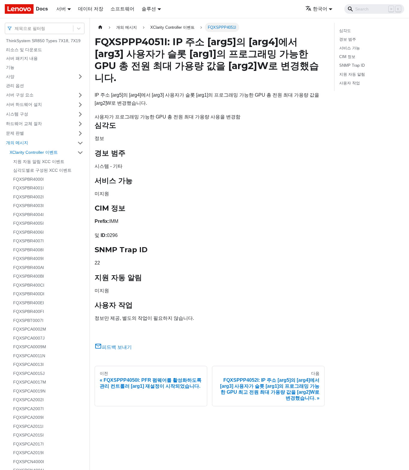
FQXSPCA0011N (29, 355)
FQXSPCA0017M (29, 382)
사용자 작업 (349, 83)
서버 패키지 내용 (22, 58)
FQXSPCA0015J (29, 373)
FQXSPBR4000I (28, 179)
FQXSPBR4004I (28, 214)
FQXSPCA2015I (28, 435)
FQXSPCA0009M (29, 346)
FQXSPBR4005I (28, 223)
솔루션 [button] (149, 8)
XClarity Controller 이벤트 (34, 152)
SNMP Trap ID (352, 65)
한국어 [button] (320, 8)
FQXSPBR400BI (28, 276)
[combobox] (15, 28)
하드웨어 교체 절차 (24, 123)
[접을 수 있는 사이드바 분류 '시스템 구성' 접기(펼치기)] (80, 114)
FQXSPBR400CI (28, 285)
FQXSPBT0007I (28, 320)
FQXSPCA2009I (28, 417)
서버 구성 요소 (20, 94)
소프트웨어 (122, 8)
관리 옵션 (15, 85)
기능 (10, 67)
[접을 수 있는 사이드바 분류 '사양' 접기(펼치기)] (80, 76)
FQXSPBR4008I (28, 249)
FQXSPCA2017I (28, 444)
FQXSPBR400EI (28, 302)
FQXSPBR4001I (28, 187)
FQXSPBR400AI (28, 267)
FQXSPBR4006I (28, 232)
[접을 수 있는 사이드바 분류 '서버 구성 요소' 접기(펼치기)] (80, 95)
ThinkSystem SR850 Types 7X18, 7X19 (43, 40)
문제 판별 (15, 133)
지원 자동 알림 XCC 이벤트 (38, 161)
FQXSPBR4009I (28, 258)
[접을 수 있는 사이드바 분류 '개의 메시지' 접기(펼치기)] (80, 143)
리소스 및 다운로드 (24, 49)
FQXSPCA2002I (28, 399)
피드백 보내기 (117, 347)
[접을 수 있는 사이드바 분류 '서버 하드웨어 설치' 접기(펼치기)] (80, 104)
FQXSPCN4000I (28, 461)
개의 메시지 (17, 142)
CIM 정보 (347, 56)
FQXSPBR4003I (28, 205)
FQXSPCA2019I (28, 452)
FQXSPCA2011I (28, 426)
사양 (10, 76)
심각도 (345, 30)
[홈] (100, 27)
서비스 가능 (349, 48)
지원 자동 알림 (352, 74)
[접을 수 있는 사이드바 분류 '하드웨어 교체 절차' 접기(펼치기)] (80, 124)
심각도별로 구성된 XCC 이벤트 (42, 170)
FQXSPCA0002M (29, 329)
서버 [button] (61, 8)
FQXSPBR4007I (28, 240)
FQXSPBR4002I (28, 196)
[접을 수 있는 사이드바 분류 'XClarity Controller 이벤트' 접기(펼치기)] (80, 152)
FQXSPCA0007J (29, 338)
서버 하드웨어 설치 (24, 104)
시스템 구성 (17, 114)
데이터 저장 (90, 8)
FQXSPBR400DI (28, 293)
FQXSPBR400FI (28, 311)
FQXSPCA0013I (28, 364)
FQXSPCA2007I (28, 408)
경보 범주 (347, 39)
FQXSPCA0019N (29, 391)
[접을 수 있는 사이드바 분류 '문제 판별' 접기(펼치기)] (80, 133)
